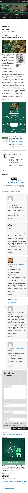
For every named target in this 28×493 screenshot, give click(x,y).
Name (7, 405)
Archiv (22, 14)
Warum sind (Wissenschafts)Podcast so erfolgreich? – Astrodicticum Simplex (16, 301)
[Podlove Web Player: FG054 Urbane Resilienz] (14, 117)
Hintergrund (4, 17)
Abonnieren (16, 14)
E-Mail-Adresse (8, 412)
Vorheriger (5, 22)
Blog (11, 14)
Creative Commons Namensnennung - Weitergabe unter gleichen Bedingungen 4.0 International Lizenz (14, 481)
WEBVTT (15, 167)
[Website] (16, 66)
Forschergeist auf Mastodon (8, 488)
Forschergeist (5, 14)
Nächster (23, 22)
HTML (10, 167)
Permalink (22, 186)
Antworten (10, 218)
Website (6, 419)
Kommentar (8, 386)
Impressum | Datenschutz (14, 17)
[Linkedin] (18, 66)
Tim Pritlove (15, 185)
